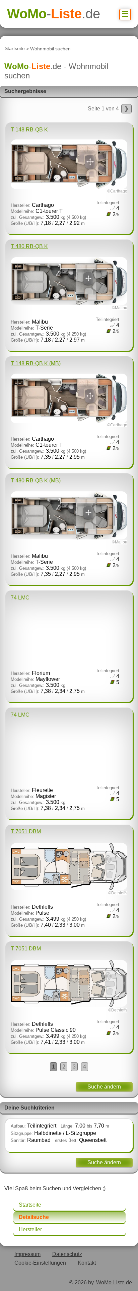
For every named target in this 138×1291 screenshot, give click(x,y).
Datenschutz (67, 1254)
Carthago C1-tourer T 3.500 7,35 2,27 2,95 (69, 410)
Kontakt (87, 1263)
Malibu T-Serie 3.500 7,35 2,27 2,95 (69, 527)
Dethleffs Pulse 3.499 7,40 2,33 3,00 (69, 878)
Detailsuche (34, 1217)
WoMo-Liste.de (114, 1282)
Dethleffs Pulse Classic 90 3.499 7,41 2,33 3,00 (69, 995)
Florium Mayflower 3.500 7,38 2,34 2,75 (65, 644)
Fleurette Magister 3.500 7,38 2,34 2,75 (65, 761)
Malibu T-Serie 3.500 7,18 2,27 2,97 (69, 293)
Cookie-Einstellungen (40, 1263)
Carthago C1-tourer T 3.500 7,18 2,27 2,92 (69, 176)
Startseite (15, 48)
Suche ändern (104, 1087)
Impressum (27, 1254)
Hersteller (30, 1229)
